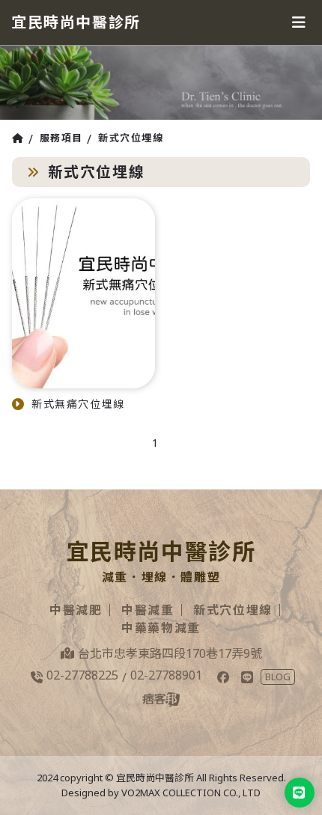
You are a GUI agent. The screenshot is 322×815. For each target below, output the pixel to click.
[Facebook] (223, 677)
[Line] (247, 677)
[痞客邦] (161, 699)
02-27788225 (82, 675)
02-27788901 (166, 675)
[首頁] (20, 138)
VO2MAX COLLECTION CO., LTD (191, 792)
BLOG (278, 676)
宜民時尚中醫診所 (76, 22)
